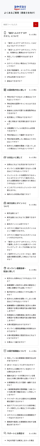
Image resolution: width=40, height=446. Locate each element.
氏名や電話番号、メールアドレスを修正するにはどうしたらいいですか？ (21, 71)
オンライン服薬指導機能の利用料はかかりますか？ (21, 329)
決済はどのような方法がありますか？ (21, 164)
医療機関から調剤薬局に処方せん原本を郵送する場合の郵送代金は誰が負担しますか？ (21, 308)
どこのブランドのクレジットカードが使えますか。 (21, 188)
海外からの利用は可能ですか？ (19, 194)
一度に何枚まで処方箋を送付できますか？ (21, 122)
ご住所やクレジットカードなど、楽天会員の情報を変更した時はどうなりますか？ (21, 257)
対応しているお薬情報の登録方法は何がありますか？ (21, 359)
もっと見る (32, 34)
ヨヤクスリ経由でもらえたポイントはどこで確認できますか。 (21, 229)
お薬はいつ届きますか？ (16, 342)
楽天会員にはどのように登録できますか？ (21, 218)
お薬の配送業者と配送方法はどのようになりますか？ (21, 336)
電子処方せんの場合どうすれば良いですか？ (21, 293)
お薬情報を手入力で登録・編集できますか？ (21, 383)
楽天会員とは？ (13, 213)
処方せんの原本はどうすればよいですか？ (21, 279)
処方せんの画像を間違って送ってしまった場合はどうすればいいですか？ (21, 147)
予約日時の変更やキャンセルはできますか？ (21, 105)
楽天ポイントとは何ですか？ (18, 224)
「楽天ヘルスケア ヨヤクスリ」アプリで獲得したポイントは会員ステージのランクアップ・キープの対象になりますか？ (21, 245)
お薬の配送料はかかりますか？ (19, 324)
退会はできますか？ (14, 81)
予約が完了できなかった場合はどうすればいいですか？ (21, 98)
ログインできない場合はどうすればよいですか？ (21, 64)
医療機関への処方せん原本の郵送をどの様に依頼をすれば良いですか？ (21, 286)
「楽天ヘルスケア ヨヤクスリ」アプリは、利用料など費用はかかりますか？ (21, 51)
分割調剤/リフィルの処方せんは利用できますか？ (21, 129)
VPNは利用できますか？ (16, 77)
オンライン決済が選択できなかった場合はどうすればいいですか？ (21, 169)
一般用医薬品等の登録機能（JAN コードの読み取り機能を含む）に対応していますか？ (21, 392)
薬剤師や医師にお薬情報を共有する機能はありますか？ (21, 423)
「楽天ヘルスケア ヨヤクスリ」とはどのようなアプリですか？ (21, 44)
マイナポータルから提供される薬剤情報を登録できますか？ (21, 400)
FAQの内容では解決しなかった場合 (20, 440)
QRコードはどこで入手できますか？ (21, 365)
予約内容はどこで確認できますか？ (20, 135)
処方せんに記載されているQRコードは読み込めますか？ (21, 370)
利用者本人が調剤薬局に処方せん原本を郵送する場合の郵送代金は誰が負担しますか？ (21, 318)
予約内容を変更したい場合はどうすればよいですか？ (21, 140)
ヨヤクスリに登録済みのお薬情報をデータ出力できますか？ (21, 416)
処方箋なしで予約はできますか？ (20, 117)
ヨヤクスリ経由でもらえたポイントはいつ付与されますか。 (21, 236)
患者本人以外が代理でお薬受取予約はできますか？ (21, 111)
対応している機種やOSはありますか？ (20, 58)
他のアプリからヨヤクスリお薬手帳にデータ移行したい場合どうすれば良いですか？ (21, 408)
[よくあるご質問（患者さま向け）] (20, 8)
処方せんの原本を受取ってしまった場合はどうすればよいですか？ (21, 300)
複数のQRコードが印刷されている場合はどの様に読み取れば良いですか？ (21, 377)
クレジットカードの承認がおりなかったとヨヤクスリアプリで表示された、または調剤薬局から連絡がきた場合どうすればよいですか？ (21, 179)
